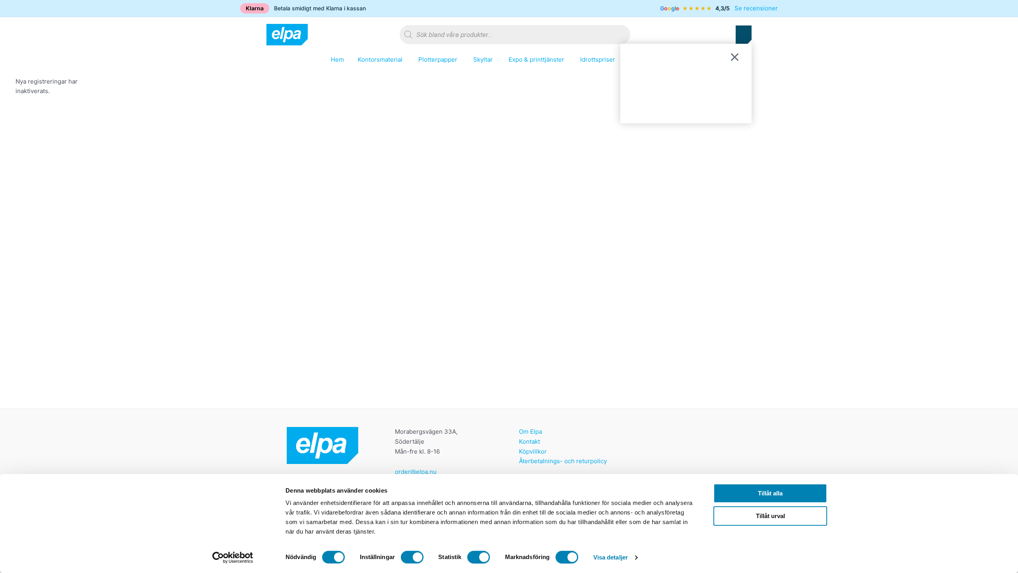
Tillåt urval (770, 516)
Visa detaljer (610, 557)
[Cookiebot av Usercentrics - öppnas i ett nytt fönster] (233, 557)
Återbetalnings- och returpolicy (563, 461)
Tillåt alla (770, 493)
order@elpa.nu (416, 472)
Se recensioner (756, 8)
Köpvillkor (533, 451)
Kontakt (529, 441)
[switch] (412, 557)
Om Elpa (530, 431)
